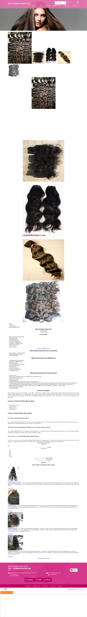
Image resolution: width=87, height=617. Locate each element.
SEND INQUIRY (40, 558)
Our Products (66, 5)
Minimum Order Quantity (14, 354)
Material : (33, 484)
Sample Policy (12, 381)
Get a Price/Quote (43, 332)
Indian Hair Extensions (12, 528)
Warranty (11, 366)
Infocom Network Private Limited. (80, 589)
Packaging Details (12, 383)
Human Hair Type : (71, 484)
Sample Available (12, 380)
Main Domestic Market (13, 386)
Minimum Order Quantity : (37, 482)
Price (10, 355)
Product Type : (49, 482)
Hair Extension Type (13, 369)
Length (10, 361)
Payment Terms (12, 376)
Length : (43, 484)
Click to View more (13, 345)
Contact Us (75, 5)
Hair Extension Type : (72, 482)
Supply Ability (12, 377)
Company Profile (56, 5)
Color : (57, 484)
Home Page (47, 5)
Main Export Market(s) (13, 385)
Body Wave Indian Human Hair (14, 482)
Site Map (59, 585)
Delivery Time (12, 379)
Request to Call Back (41, 348)
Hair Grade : (60, 482)
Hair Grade (11, 370)
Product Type (12, 364)
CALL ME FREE (46, 558)
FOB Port (11, 375)
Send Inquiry (47, 348)
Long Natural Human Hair (13, 551)
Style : (15, 508)
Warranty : (12, 484)
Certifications (12, 388)
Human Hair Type (12, 368)
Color (10, 360)
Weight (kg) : (22, 484)
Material (11, 362)
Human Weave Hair (12, 505)
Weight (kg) (11, 365)
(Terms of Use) (83, 588)
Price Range (11, 353)
